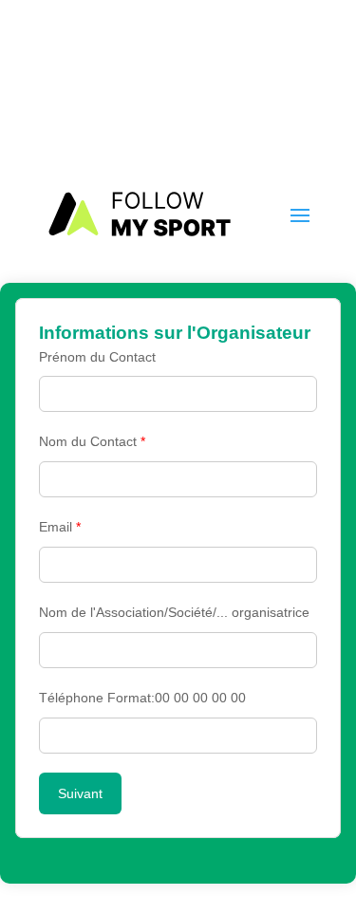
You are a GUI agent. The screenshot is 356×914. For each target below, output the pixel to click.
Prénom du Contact (97, 356)
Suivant (80, 793)
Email (60, 526)
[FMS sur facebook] (275, 88)
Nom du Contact (92, 441)
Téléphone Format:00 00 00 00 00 (142, 697)
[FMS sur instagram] (306, 88)
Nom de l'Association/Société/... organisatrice (174, 612)
